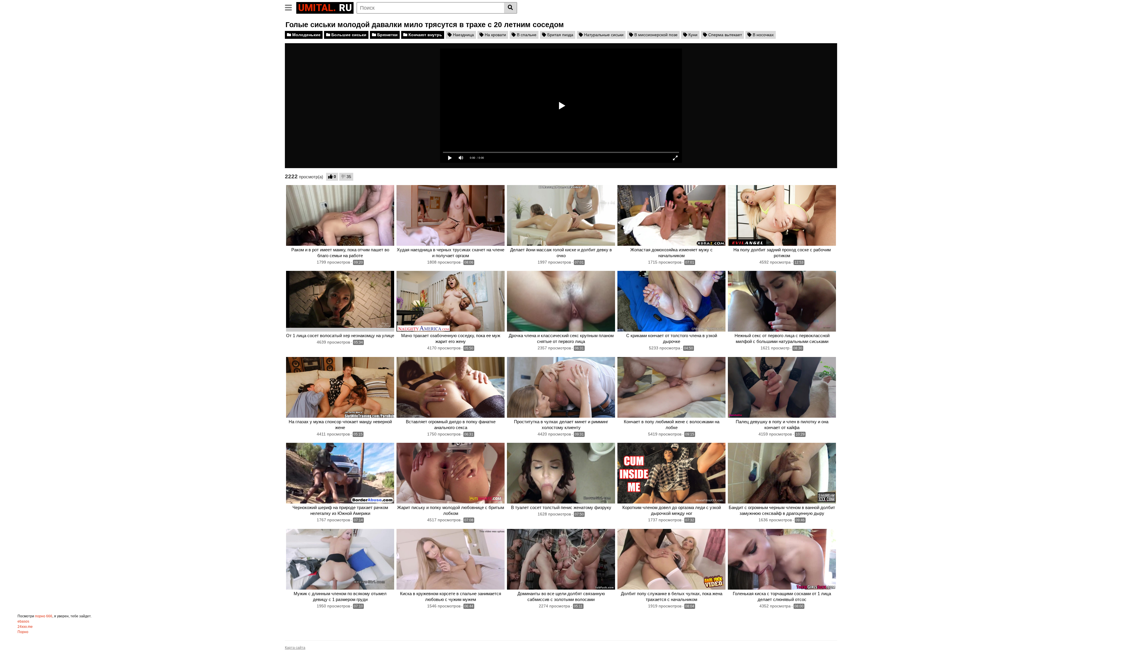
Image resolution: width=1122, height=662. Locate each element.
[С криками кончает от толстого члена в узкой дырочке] (671, 301)
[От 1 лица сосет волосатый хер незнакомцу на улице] (340, 301)
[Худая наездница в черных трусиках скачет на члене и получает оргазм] (450, 215)
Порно (23, 632)
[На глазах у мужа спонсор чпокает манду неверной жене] (340, 387)
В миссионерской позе (655, 34)
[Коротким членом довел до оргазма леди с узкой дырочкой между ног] (671, 473)
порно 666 (43, 616)
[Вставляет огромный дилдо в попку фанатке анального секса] (450, 387)
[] (510, 8)
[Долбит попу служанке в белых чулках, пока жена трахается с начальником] (671, 559)
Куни (692, 34)
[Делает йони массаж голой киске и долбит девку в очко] (561, 215)
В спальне (526, 34)
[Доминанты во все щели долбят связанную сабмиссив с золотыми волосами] (561, 559)
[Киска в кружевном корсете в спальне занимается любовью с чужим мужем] (450, 559)
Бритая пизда (559, 34)
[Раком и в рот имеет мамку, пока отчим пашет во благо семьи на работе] (340, 215)
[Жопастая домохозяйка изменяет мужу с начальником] (671, 215)
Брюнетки (387, 34)
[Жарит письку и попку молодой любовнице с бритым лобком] (450, 473)
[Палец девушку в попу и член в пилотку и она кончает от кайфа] (782, 387)
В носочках (763, 34)
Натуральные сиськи (603, 34)
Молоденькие (306, 34)
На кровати (495, 34)
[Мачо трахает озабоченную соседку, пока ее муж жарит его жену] (450, 301)
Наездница (463, 34)
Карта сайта (295, 648)
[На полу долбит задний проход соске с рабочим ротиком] (782, 215)
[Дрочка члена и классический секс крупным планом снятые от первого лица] (561, 301)
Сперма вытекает (724, 34)
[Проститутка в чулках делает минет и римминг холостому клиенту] (561, 387)
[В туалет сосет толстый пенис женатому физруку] (561, 473)
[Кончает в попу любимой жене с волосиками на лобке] (671, 387)
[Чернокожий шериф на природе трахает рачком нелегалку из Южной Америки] (340, 473)
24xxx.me (25, 627)
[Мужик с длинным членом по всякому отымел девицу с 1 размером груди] (340, 559)
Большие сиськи (348, 34)
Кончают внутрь (424, 34)
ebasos (23, 621)
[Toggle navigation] (290, 7)
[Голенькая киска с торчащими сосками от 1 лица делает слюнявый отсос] (782, 559)
